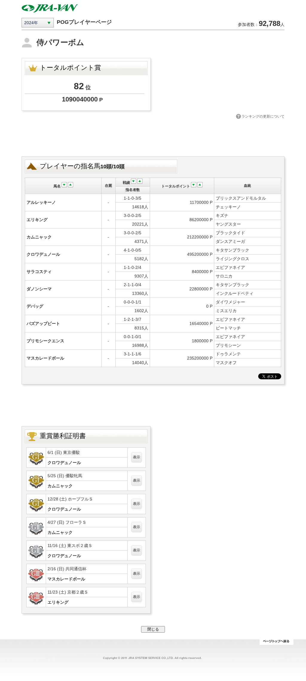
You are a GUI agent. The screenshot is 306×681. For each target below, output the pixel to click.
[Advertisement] (153, 137)
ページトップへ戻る (276, 642)
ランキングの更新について (262, 116)
